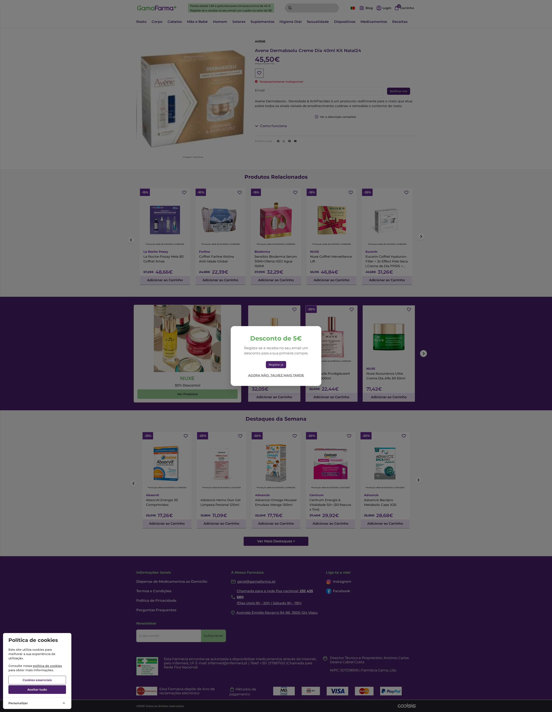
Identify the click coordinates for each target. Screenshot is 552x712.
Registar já (276, 364)
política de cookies (47, 666)
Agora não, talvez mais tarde (276, 375)
